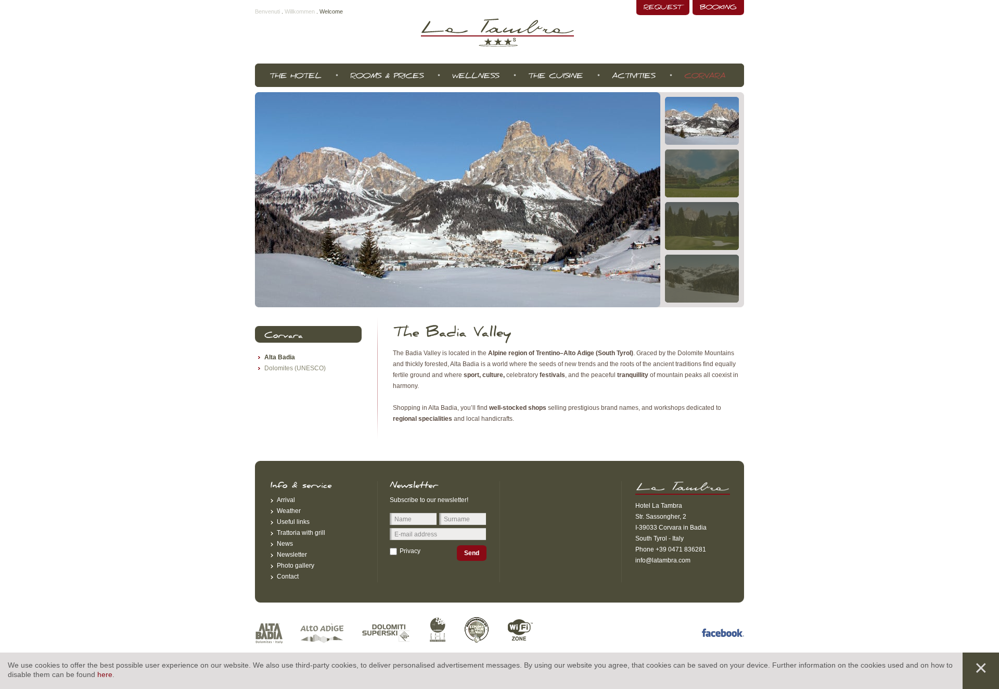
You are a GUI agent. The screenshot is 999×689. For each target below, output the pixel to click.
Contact (288, 576)
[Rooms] (387, 75)
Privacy (410, 551)
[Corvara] (705, 75)
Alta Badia (279, 357)
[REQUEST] (662, 7)
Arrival (286, 500)
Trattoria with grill (301, 532)
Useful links (293, 521)
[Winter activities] (633, 75)
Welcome (331, 11)
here (104, 674)
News (285, 543)
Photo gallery (295, 565)
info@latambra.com (662, 560)
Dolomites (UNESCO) (295, 368)
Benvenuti (267, 11)
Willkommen (300, 11)
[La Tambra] (295, 75)
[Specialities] (555, 75)
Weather (289, 511)
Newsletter (292, 554)
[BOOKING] (718, 7)
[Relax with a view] (476, 75)
